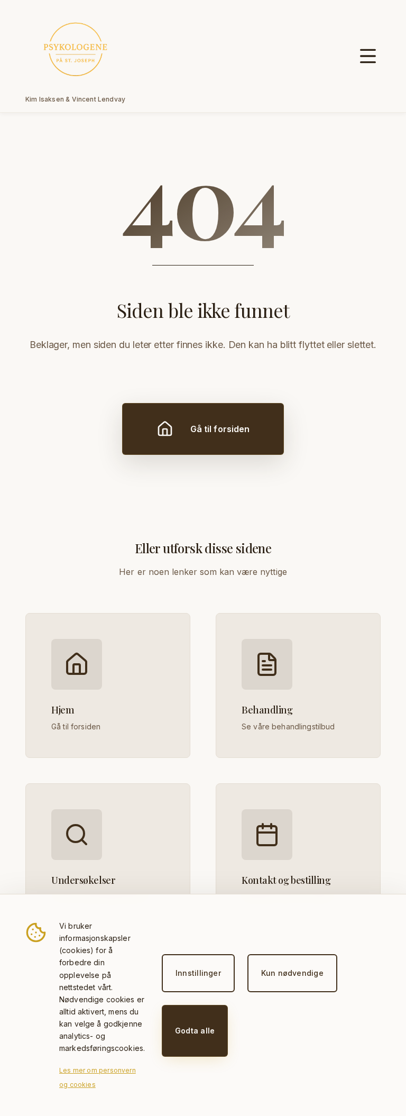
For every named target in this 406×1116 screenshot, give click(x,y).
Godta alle (195, 1030)
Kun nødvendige (292, 972)
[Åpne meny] (368, 56)
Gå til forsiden (220, 429)
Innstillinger (198, 972)
